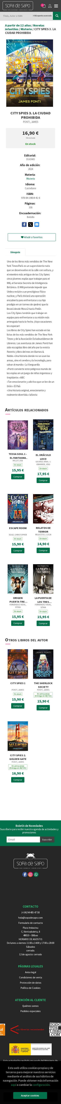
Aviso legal (30, 972)
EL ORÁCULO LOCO (43, 456)
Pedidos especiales (30, 1011)
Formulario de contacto (30, 922)
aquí (13, 1085)
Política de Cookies (30, 987)
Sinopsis (15, 252)
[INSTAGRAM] (30, 874)
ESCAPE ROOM (18, 528)
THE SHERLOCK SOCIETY (43, 684)
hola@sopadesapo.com (30, 917)
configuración (41, 1085)
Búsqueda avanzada (43, 15)
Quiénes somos (30, 1005)
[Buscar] (57, 16)
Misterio (27, 29)
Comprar (17, 476)
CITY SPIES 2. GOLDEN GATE (17, 757)
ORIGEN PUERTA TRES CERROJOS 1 (17, 599)
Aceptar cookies (30, 1095)
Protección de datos (30, 982)
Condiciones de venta (30, 977)
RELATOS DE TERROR (43, 529)
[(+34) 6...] (36, 874)
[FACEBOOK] (24, 874)
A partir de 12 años (18, 25)
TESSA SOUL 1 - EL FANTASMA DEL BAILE (18, 455)
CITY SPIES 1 (17, 683)
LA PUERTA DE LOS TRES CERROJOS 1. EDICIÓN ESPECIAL (43, 599)
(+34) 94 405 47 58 (30, 912)
